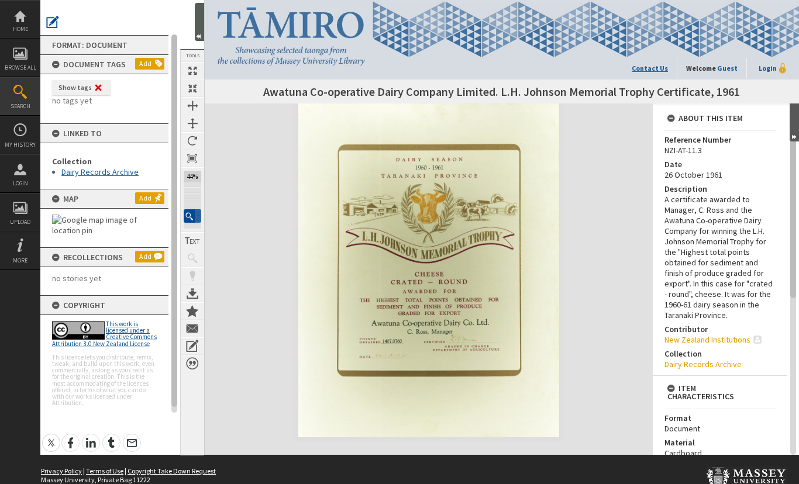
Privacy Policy (61, 470)
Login (20, 183)
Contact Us (650, 68)
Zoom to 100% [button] (192, 158)
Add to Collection (192, 311)
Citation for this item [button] (192, 363)
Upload (20, 222)
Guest (727, 68)
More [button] (20, 260)
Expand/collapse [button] (794, 122)
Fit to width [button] (192, 106)
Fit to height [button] (192, 123)
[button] (192, 216)
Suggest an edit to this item (52, 22)
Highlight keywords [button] (192, 276)
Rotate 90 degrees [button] (192, 141)
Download (192, 293)
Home (20, 29)
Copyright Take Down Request (172, 470)
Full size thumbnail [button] (192, 70)
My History (20, 144)
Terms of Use (104, 470)
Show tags (75, 87)
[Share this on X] (51, 436)
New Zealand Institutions (707, 339)
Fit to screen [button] (192, 88)
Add (145, 63)
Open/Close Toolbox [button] (199, 22)
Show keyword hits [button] (192, 258)
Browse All (20, 67)
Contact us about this (192, 328)
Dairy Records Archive (100, 172)
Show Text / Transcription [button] (192, 241)
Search (20, 106)
